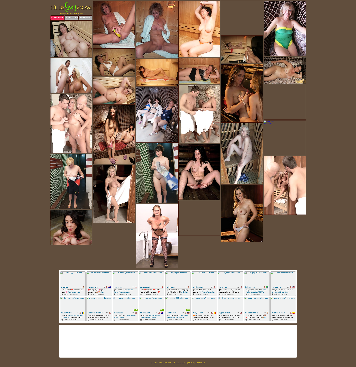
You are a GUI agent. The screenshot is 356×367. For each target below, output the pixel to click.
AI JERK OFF (71, 17)
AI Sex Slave (57, 17)
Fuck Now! (85, 17)
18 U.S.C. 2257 (180, 363)
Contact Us (200, 363)
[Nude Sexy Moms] (71, 7)
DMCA (191, 363)
